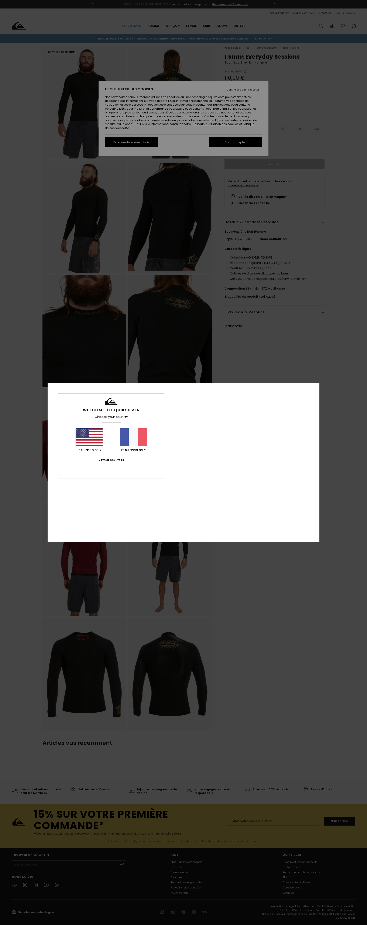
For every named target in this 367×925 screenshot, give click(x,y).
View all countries (111, 460)
